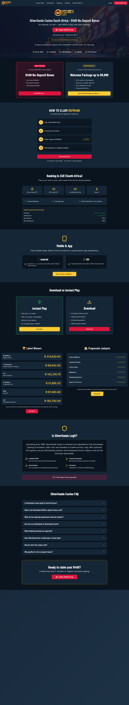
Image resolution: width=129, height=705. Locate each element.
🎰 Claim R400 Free (64, 30)
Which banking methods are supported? (38, 531)
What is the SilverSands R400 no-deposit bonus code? (43, 510)
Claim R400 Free (120, 3)
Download (89, 329)
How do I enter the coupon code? (36, 545)
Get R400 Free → (40, 93)
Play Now (39, 329)
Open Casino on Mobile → (64, 274)
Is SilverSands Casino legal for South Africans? (41, 503)
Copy (87, 139)
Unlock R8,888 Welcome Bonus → (89, 93)
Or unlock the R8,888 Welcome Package (64, 40)
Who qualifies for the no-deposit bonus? (39, 552)
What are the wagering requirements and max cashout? (44, 517)
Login (110, 3)
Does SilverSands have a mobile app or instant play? (43, 538)
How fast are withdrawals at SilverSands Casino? (42, 524)
